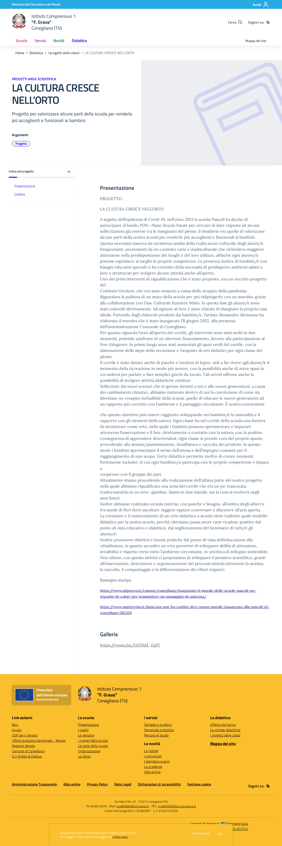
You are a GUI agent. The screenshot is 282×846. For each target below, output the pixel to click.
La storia (84, 756)
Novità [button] (58, 41)
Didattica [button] (79, 41)
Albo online (152, 772)
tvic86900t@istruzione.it (132, 806)
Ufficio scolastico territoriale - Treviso (38, 740)
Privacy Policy (97, 784)
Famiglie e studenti (158, 724)
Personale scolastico (159, 730)
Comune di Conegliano (28, 751)
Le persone (86, 735)
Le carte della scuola (93, 745)
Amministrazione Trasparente (34, 784)
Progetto (21, 143)
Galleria (19, 194)
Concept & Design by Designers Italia (219, 823)
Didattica (36, 52)
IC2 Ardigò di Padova (27, 756)
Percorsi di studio (156, 735)
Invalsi (16, 730)
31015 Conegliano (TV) (153, 801)
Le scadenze (153, 766)
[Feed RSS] (268, 22)
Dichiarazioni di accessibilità (159, 784)
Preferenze (201, 833)
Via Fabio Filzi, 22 (125, 801)
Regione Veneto (23, 745)
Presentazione (24, 186)
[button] (42, 172)
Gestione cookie (199, 784)
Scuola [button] (21, 41)
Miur (15, 724)
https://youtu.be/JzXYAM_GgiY (130, 645)
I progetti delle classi (64, 52)
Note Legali (122, 784)
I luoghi (83, 730)
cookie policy (120, 836)
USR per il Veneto (24, 735)
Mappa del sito (255, 40)
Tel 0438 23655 (96, 806)
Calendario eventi (157, 761)
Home (19, 52)
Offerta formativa (223, 724)
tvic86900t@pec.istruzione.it (177, 806)
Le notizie (151, 750)
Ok (220, 833)
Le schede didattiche (225, 730)
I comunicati (153, 756)
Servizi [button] (40, 41)
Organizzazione (89, 751)
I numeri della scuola (93, 740)
